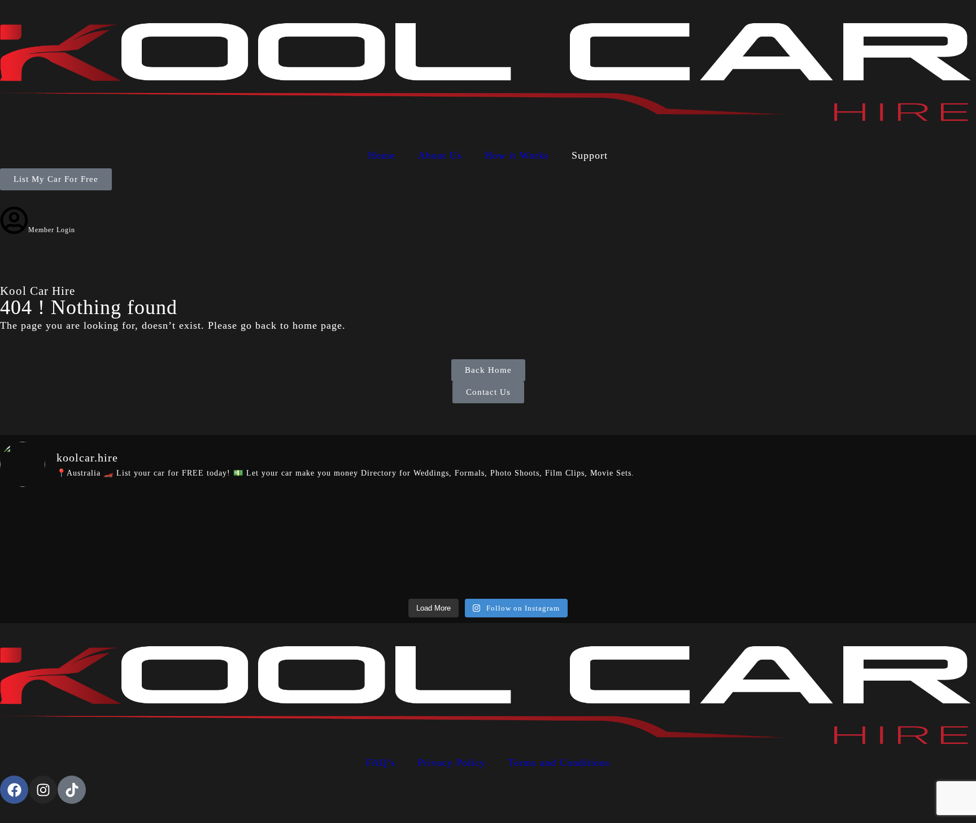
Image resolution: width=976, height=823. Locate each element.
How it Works (517, 155)
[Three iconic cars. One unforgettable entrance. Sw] (897, 544)
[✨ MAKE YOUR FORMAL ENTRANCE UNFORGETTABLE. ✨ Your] (570, 544)
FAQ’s (380, 762)
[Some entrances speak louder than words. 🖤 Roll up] (243, 544)
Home (381, 155)
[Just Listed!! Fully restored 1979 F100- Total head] (734, 544)
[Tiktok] (72, 790)
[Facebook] (14, 790)
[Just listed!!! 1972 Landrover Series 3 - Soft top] (406, 544)
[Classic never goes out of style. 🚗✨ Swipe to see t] (79, 544)
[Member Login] (14, 220)
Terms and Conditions (559, 762)
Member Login (51, 230)
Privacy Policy (452, 762)
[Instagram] (43, 790)
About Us (440, 155)
